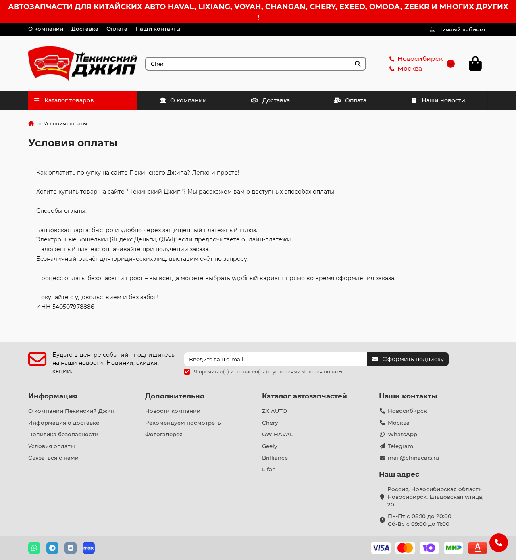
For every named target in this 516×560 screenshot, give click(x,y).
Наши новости (443, 100)
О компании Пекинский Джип (71, 411)
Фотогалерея (164, 434)
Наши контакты (158, 28)
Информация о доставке (63, 422)
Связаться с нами (53, 457)
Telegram (400, 446)
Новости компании (172, 411)
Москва (409, 68)
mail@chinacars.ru (413, 457)
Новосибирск (420, 58)
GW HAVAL (277, 434)
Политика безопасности (63, 434)
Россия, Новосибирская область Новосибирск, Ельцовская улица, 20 (435, 497)
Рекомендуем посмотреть (183, 422)
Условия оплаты (51, 446)
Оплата (116, 28)
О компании (45, 28)
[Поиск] (358, 63)
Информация (52, 396)
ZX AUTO (274, 411)
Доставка (84, 28)
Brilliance (275, 457)
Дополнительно (174, 396)
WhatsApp (402, 434)
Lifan (269, 469)
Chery (270, 422)
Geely (269, 446)
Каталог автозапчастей (304, 396)
